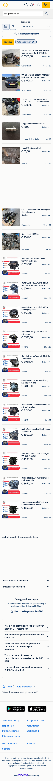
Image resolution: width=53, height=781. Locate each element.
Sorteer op (25, 22)
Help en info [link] (8, 725)
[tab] (5, 27)
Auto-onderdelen (24, 42)
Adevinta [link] (30, 743)
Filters (9, 42)
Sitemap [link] (6, 748)
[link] (6, 5)
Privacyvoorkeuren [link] (11, 736)
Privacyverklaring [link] (10, 731)
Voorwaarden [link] (32, 725)
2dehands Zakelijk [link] (11, 720)
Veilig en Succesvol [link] (35, 720)
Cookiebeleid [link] (32, 731)
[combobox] (23, 13)
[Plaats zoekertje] (46, 5)
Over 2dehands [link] (9, 743)
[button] (32, 5)
